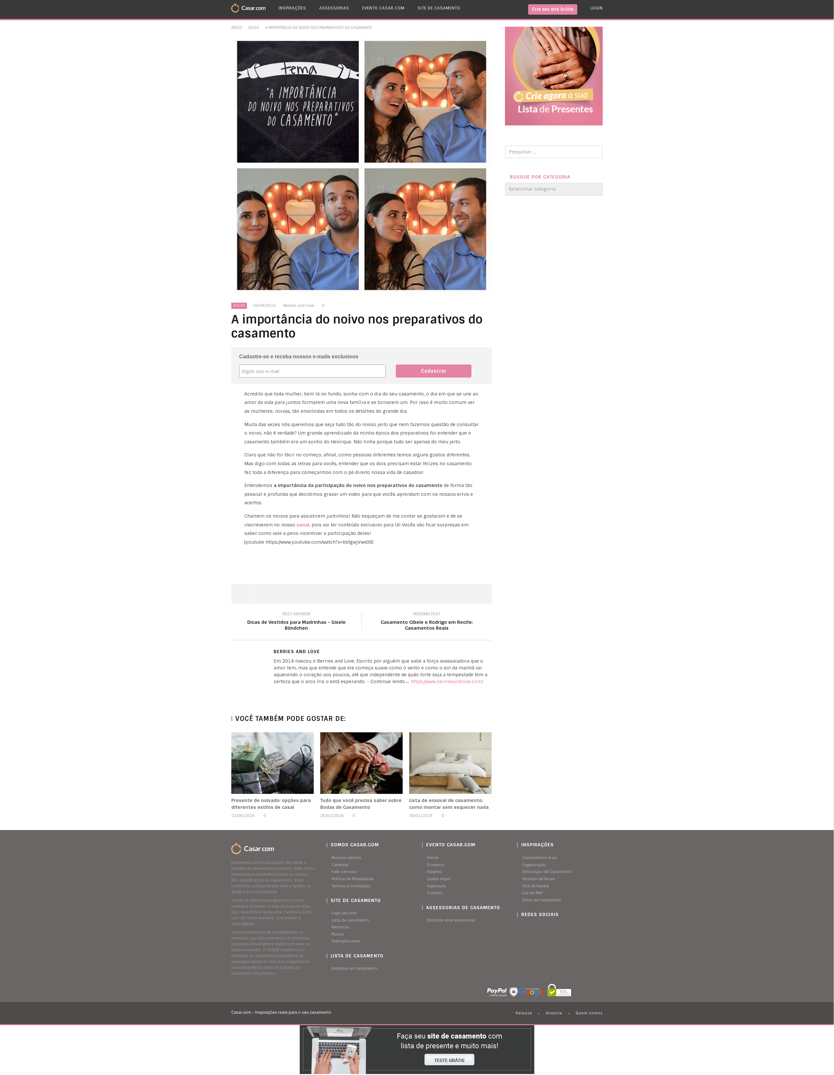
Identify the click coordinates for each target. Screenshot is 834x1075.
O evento (436, 864)
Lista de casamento (350, 920)
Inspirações (292, 8)
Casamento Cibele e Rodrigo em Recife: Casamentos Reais (427, 622)
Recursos (340, 927)
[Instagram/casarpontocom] (518, 927)
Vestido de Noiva (538, 879)
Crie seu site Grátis (552, 9)
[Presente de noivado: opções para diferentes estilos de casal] (272, 763)
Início (236, 27)
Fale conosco (344, 871)
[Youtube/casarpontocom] (525, 927)
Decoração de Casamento (547, 871)
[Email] (275, 692)
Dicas (253, 27)
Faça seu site (344, 913)
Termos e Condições (351, 886)
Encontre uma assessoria (451, 920)
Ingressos (436, 886)
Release (524, 1013)
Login (596, 8)
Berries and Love (298, 305)
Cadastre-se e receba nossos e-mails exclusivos (298, 356)
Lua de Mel (532, 893)
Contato (435, 893)
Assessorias (334, 8)
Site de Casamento (439, 8)
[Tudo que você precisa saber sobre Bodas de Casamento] (361, 763)
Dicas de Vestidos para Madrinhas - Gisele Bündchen (296, 622)
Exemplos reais (346, 941)
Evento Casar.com (383, 8)
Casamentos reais (539, 857)
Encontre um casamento (355, 968)
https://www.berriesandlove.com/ (447, 681)
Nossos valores (346, 857)
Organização (534, 864)
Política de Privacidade (353, 879)
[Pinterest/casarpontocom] (522, 927)
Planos (338, 934)
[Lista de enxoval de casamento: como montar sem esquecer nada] (450, 763)
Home (433, 857)
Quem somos (589, 1013)
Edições (434, 871)
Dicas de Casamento (542, 900)
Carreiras (340, 864)
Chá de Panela (535, 886)
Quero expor (439, 879)
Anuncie (554, 1013)
